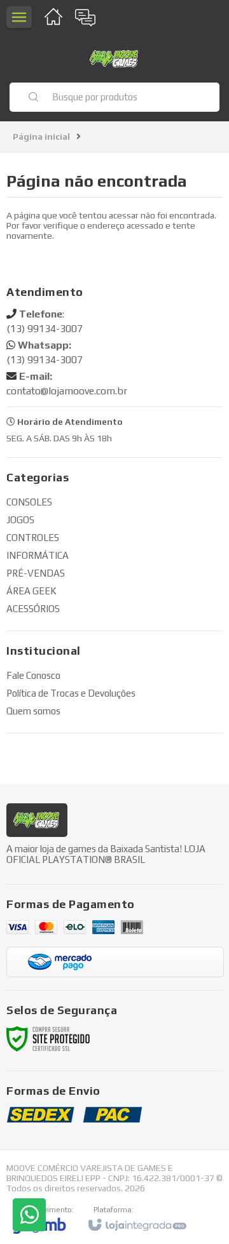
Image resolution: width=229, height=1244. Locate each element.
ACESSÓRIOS (33, 608)
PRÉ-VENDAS (35, 573)
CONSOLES (29, 502)
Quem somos (33, 711)
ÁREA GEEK (31, 590)
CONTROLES (32, 537)
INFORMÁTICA (37, 555)
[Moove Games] (114, 59)
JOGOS (20, 519)
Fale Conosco (33, 675)
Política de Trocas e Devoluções (70, 693)
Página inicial (41, 136)
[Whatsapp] (29, 1214)
